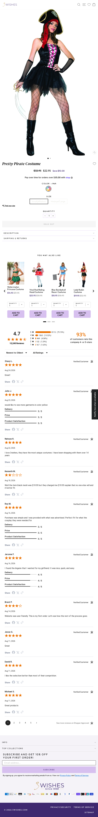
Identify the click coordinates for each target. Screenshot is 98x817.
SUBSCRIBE (49, 770)
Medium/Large (58, 201)
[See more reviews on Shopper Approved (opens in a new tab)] (22, 381)
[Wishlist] (89, 4)
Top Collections (12, 748)
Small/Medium (39, 201)
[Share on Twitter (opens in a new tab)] (17, 381)
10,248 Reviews (17, 343)
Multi (48, 188)
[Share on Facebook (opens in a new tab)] (13, 382)
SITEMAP (89, 812)
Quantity (49, 211)
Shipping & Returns (15, 238)
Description (11, 233)
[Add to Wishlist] (94, 163)
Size (48, 196)
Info (5, 742)
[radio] (49, 332)
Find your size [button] (10, 206)
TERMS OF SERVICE (84, 807)
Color (49, 183)
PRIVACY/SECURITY (61, 807)
